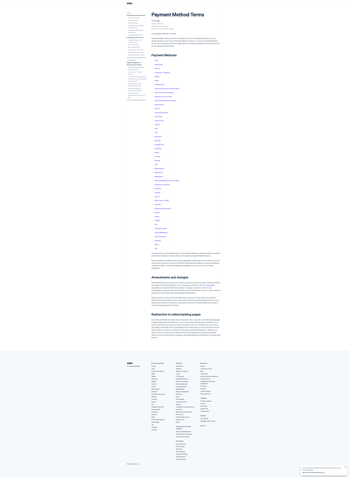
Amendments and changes (159, 26)
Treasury (154, 430)
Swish (157, 216)
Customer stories (206, 369)
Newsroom (203, 406)
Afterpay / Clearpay (162, 72)
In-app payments (181, 386)
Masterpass (159, 168)
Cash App (158, 116)
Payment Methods (157, 24)
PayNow (158, 188)
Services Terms (133, 23)
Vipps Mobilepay (161, 232)
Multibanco (159, 176)
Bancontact (159, 104)
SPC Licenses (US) (134, 47)
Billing (153, 374)
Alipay (157, 76)
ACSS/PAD (159, 64)
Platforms (179, 394)
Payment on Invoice (162, 184)
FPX (156, 132)
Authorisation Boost (157, 371)
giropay (158, 140)
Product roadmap (205, 401)
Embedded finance (182, 379)
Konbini (157, 160)
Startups (178, 369)
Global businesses (181, 384)
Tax (152, 425)
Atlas (153, 369)
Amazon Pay (159, 84)
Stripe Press (204, 409)
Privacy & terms (205, 379)
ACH (156, 60)
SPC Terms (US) (133, 45)
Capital (153, 376)
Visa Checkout (160, 236)
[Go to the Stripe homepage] (129, 363)
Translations (131, 60)
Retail (177, 422)
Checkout (154, 379)
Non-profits (179, 414)
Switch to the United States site (313, 472)
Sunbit (157, 212)
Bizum (157, 108)
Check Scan (159, 120)
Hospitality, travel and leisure (185, 407)
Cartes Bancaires (161, 112)
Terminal (154, 427)
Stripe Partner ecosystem (184, 434)
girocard (158, 136)
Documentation (209, 285)
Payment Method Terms (136, 52)
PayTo (157, 196)
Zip (156, 248)
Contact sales (204, 411)
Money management (182, 391)
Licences (203, 386)
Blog (201, 371)
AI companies (180, 399)
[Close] (345, 467)
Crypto (153, 386)
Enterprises (179, 366)
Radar (153, 417)
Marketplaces (180, 389)
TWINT (157, 220)
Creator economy (181, 402)
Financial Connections (158, 394)
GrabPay (158, 148)
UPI (156, 224)
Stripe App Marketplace (183, 431)
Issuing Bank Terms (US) (136, 50)
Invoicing (154, 399)
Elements (154, 391)
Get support (204, 418)
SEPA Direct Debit (162, 200)
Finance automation (182, 381)
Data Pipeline (155, 389)
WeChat (158, 240)
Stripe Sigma (155, 422)
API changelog (180, 451)
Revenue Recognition (158, 419)
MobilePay (159, 172)
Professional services (183, 417)
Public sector (180, 419)
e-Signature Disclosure (135, 35)
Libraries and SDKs (182, 454)
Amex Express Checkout (164, 92)
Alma (157, 80)
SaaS (177, 397)
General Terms (133, 20)
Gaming (178, 404)
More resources (205, 394)
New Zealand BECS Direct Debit (167, 180)
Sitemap (203, 389)
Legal (129, 13)
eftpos (157, 124)
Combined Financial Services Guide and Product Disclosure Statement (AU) (137, 79)
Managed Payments (157, 407)
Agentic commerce (182, 371)
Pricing (153, 366)
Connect (154, 384)
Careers (202, 403)
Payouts (154, 414)
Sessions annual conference (209, 376)
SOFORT (158, 204)
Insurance (179, 409)
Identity (153, 397)
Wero (157, 244)
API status (179, 449)
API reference (180, 446)
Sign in (202, 426)
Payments (154, 412)
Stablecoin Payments (163, 208)
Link (156, 164)
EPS (156, 128)
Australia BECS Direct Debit (165, 100)
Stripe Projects (180, 457)
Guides (202, 366)
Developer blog (181, 459)
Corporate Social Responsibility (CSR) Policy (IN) (136, 95)
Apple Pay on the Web (163, 96)
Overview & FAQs (133, 18)
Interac (157, 156)
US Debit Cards (161, 228)
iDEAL (157, 152)
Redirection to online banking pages (162, 29)
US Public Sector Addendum (136, 100)
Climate (153, 381)
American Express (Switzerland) (167, 88)
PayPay (157, 192)
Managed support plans (207, 421)
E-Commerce (180, 376)
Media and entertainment (184, 412)
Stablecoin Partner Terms (136, 55)
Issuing (153, 402)
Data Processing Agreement (136, 57)
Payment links (155, 409)
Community (204, 374)
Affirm (157, 68)
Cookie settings (205, 391)
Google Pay (159, 144)
